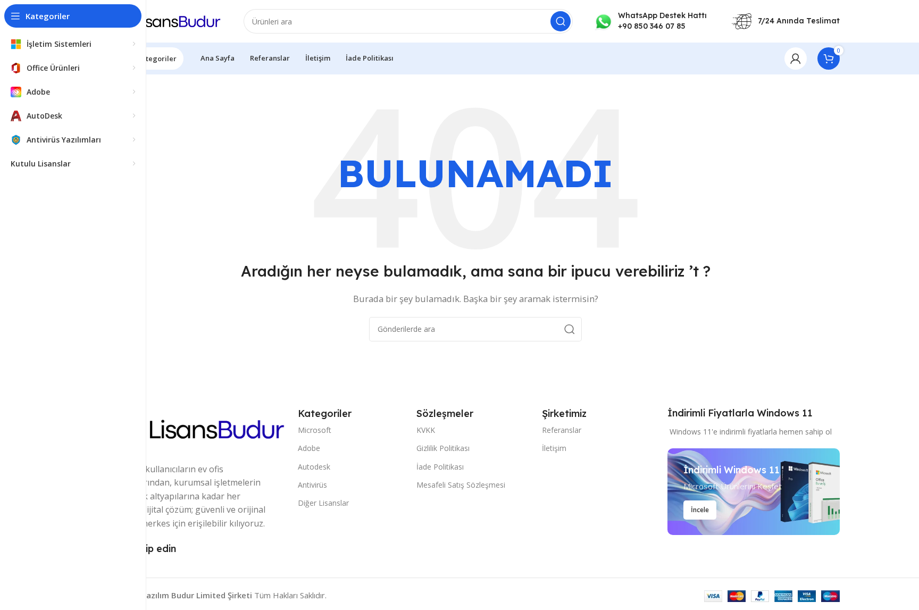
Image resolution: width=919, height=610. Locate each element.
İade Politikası (440, 467)
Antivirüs (312, 485)
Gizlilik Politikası (443, 448)
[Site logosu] (166, 20)
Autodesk (314, 467)
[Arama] (560, 21)
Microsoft (314, 430)
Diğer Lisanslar (323, 503)
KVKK (425, 430)
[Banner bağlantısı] (753, 491)
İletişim (554, 448)
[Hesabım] (795, 58)
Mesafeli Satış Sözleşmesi (460, 485)
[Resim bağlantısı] (199, 428)
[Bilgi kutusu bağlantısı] (650, 21)
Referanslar (561, 430)
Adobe (309, 448)
